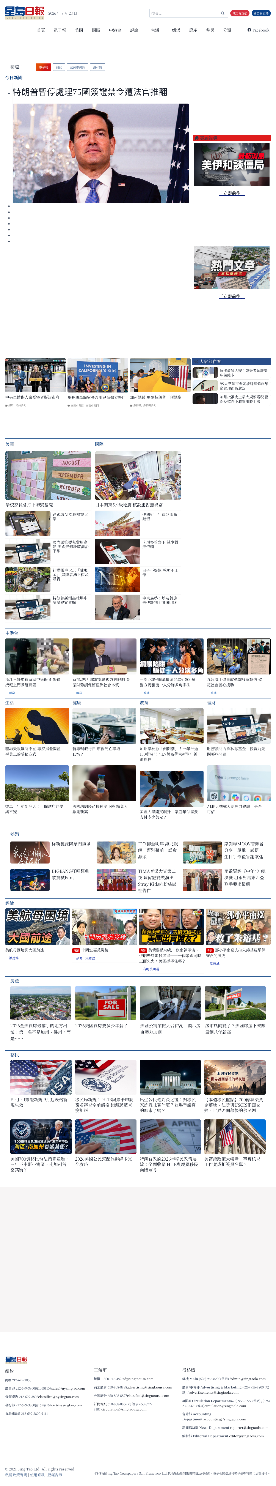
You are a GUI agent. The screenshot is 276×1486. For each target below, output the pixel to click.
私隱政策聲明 (16, 1474)
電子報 (60, 30)
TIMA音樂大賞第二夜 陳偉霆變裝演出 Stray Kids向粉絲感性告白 (157, 880)
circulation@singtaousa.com (124, 1409)
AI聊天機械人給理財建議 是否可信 (234, 809)
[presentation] (101, 153)
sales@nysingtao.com (68, 1388)
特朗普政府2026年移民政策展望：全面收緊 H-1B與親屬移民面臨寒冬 (169, 1164)
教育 (144, 702)
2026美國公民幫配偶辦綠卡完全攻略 (103, 1161)
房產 (193, 30)
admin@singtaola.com (248, 1378)
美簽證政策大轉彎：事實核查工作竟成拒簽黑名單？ (232, 1161)
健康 (76, 702)
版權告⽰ (54, 1474)
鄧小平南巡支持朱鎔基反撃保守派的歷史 (235, 952)
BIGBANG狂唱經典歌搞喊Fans (70, 874)
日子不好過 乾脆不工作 (160, 572)
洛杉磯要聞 (149, 405)
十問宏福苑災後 (91, 950)
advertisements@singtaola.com (214, 1392)
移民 (210, 30)
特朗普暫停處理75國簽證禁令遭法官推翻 (90, 92)
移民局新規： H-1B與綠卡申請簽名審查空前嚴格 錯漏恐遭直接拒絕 (104, 1105)
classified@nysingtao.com (58, 1396)
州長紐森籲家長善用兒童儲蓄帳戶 (96, 397)
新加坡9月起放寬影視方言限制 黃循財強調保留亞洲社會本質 (101, 682)
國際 (96, 30)
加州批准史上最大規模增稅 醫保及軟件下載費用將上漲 (244, 398)
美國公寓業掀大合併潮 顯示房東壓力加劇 (170, 1028)
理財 (211, 702)
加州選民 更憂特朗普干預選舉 (156, 397)
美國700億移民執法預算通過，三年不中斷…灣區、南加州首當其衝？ (39, 1164)
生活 (9, 702)
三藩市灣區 (77, 405)
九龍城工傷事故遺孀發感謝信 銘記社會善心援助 (234, 682)
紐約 (11, 405)
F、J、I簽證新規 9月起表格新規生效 (38, 1102)
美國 (79, 30)
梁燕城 (215, 963)
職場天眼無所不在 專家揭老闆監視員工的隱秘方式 (33, 751)
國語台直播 (261, 13)
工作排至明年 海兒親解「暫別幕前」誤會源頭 (158, 850)
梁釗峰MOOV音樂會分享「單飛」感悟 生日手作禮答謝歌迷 (244, 850)
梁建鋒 (14, 958)
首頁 (41, 30)
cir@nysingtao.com (66, 1405)
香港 (146, 693)
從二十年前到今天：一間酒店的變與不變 (34, 809)
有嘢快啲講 (151, 969)
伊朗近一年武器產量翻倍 (159, 516)
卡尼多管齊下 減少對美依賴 (160, 544)
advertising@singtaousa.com (149, 1387)
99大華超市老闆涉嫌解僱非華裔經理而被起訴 (244, 385)
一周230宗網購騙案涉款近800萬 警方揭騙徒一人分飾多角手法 (167, 682)
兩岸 (12, 693)
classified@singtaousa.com (148, 1395)
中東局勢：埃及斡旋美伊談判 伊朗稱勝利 (160, 600)
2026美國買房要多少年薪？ (101, 1025)
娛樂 (176, 30)
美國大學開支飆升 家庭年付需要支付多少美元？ (169, 814)
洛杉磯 (137, 405)
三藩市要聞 (92, 405)
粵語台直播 (239, 13)
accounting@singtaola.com (224, 1419)
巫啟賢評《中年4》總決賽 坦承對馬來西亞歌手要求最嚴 (244, 877)
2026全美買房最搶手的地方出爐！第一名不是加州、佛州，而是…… (40, 1032)
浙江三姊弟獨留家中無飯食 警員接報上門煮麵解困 (33, 682)
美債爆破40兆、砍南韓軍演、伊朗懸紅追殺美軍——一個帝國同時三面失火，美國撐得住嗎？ (170, 955)
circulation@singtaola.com (225, 1405)
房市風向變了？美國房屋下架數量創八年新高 (235, 1028)
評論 (9, 903)
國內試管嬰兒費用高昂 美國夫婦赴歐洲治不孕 (71, 546)
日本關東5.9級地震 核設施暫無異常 (129, 504)
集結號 (90, 958)
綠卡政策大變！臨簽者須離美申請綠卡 (244, 372)
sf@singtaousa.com (138, 1378)
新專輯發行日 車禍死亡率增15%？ (96, 751)
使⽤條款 (37, 1474)
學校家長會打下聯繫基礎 (29, 504)
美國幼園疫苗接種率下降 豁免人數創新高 (100, 809)
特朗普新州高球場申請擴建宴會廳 (70, 600)
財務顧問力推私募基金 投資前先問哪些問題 (236, 751)
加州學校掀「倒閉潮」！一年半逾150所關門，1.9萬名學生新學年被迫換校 (169, 754)
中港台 (115, 30)
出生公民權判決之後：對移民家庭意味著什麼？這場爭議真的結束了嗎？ (168, 1105)
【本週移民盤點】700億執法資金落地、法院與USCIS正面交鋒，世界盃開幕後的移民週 (233, 1105)
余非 (79, 958)
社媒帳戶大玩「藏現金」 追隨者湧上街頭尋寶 (71, 574)
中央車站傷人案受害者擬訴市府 (32, 397)
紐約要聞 (21, 405)
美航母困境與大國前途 (24, 950)
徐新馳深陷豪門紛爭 (71, 843)
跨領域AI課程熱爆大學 (70, 516)
